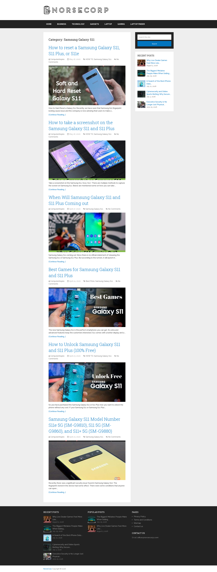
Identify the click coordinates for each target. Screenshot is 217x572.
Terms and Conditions (143, 520)
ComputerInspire (57, 59)
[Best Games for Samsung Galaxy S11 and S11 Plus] (87, 307)
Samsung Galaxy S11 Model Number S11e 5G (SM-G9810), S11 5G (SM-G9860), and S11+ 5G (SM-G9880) (84, 425)
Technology (78, 24)
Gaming (121, 24)
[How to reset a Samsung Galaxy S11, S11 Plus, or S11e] (87, 85)
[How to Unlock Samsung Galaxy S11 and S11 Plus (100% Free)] (87, 382)
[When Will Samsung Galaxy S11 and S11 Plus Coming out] (87, 232)
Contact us (138, 526)
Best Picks (90, 281)
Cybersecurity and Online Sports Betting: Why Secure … (158, 92)
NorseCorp (47, 569)
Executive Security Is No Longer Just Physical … (156, 103)
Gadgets (94, 24)
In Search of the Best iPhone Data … (158, 82)
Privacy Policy (140, 516)
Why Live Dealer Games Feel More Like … (156, 61)
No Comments (114, 209)
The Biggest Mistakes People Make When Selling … (158, 72)
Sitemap (137, 523)
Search (154, 44)
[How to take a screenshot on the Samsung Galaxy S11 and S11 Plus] (87, 160)
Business (61, 24)
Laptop (108, 24)
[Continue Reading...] (57, 115)
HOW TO (89, 59)
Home (49, 24)
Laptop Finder (137, 24)
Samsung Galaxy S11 (102, 59)
